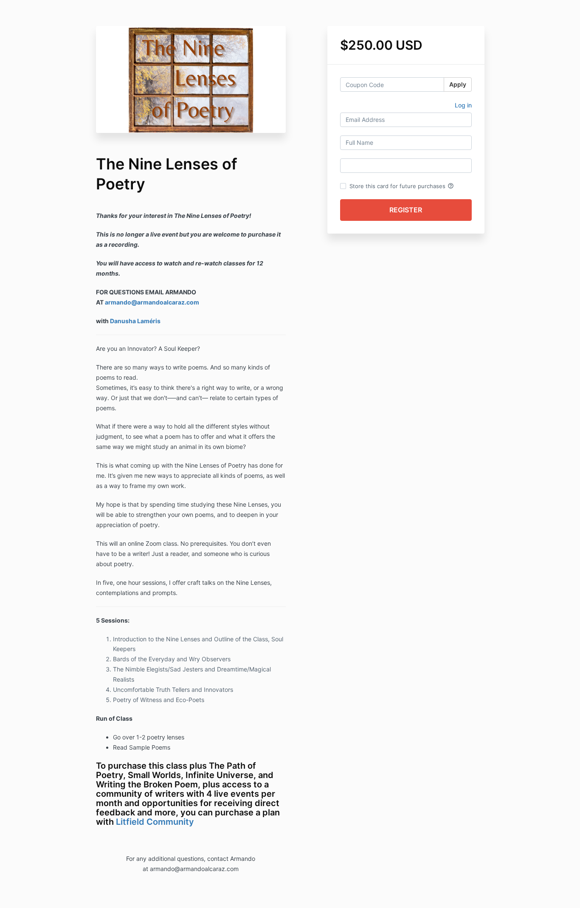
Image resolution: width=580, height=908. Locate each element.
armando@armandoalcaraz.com (152, 302)
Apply (457, 84)
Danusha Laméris (135, 320)
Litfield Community (155, 822)
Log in (463, 105)
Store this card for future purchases (401, 186)
